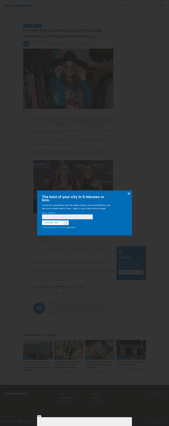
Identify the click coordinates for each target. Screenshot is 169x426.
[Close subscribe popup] (129, 193)
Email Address (49, 213)
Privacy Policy (71, 227)
